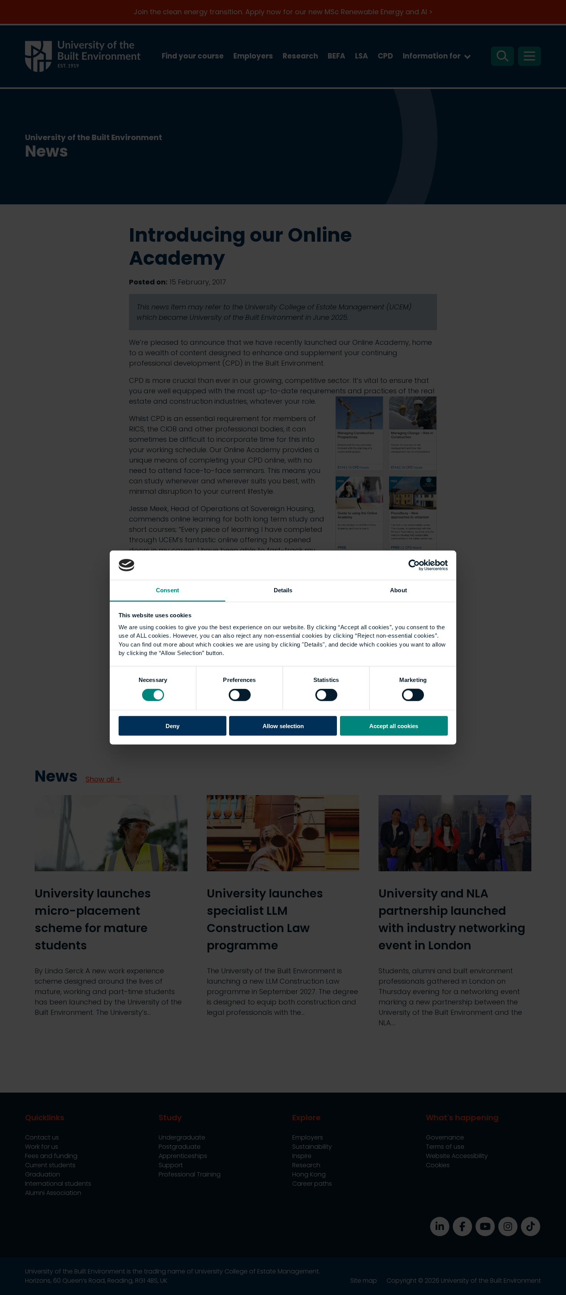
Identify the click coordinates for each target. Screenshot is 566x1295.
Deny (172, 725)
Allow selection (283, 725)
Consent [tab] (167, 590)
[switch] (240, 695)
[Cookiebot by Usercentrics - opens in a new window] (414, 565)
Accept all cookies (393, 725)
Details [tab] (283, 590)
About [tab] (398, 590)
